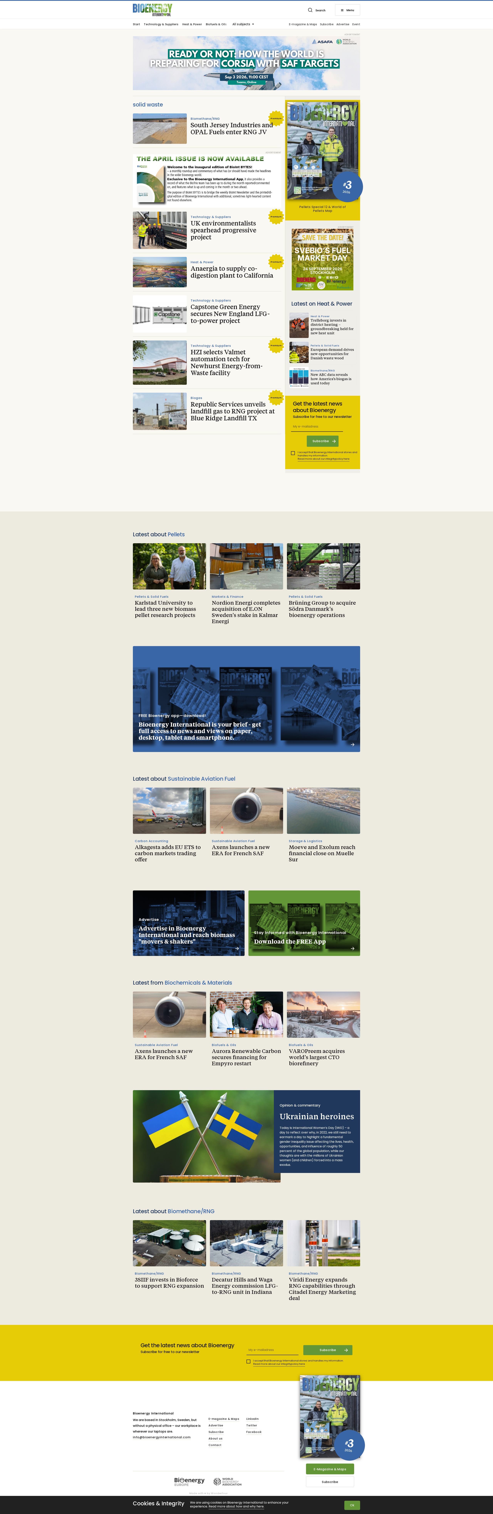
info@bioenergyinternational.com (162, 1437)
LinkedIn (252, 1419)
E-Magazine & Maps (330, 1469)
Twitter (251, 1425)
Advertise (343, 24)
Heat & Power (192, 24)
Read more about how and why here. (236, 1507)
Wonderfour (219, 1493)
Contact (215, 1445)
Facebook (254, 1432)
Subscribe (327, 24)
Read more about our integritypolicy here (324, 459)
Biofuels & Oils (216, 24)
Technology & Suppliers (161, 24)
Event (356, 24)
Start (136, 24)
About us (215, 1438)
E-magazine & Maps (303, 24)
